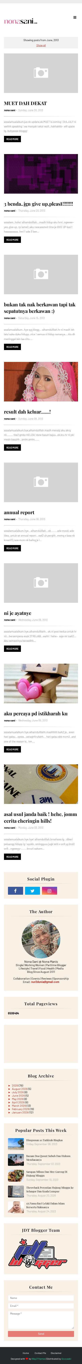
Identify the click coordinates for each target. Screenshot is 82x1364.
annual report (19, 512)
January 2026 (20, 1112)
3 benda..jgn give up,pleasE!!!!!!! (38, 204)
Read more (12, 139)
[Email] (66, 891)
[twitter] (32, 891)
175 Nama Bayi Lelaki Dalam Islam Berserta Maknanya (45, 1205)
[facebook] (15, 891)
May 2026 (18, 1099)
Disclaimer (56, 1353)
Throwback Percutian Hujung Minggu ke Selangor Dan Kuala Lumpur (50, 1189)
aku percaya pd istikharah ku (36, 713)
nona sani (9, 110)
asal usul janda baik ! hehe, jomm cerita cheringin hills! (40, 817)
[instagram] (49, 891)
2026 (15, 1085)
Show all (41, 45)
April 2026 (18, 1102)
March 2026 (19, 1105)
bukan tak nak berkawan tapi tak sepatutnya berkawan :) (39, 307)
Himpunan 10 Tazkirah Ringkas (44, 1140)
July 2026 (18, 1092)
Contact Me (40, 1353)
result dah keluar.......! (27, 411)
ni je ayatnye (17, 613)
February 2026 (21, 1109)
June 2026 (18, 1095)
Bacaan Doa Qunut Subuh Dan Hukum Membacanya (48, 1157)
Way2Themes (39, 1358)
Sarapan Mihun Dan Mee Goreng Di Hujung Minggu (46, 1173)
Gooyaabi (66, 1358)
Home (26, 1353)
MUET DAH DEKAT (25, 103)
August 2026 (20, 1088)
